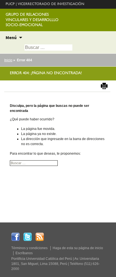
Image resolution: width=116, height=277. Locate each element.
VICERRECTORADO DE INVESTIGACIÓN (51, 4)
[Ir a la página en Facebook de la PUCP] (15, 236)
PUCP (10, 4)
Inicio (8, 60)
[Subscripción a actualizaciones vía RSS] (39, 236)
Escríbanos (24, 253)
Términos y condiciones (29, 248)
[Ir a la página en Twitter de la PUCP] (27, 236)
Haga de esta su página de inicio (78, 248)
